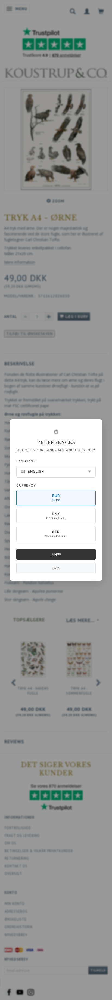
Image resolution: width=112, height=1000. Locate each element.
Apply (56, 554)
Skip (56, 568)
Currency (26, 485)
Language (25, 461)
